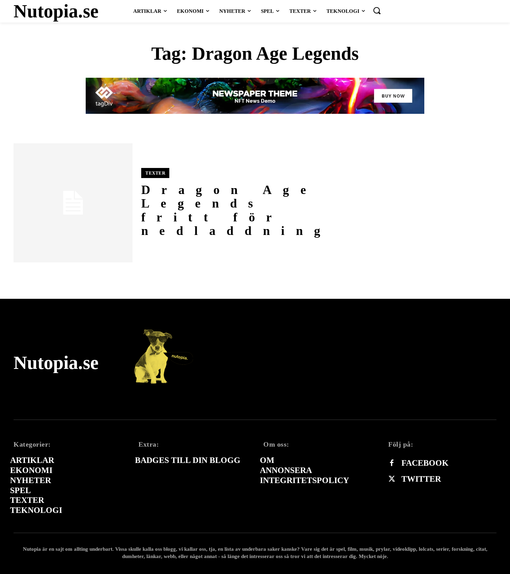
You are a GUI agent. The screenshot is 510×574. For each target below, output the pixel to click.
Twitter (421, 478)
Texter (155, 173)
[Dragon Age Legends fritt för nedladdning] (73, 202)
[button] (377, 10)
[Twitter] (391, 479)
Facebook (425, 462)
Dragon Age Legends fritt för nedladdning (236, 210)
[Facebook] (391, 463)
